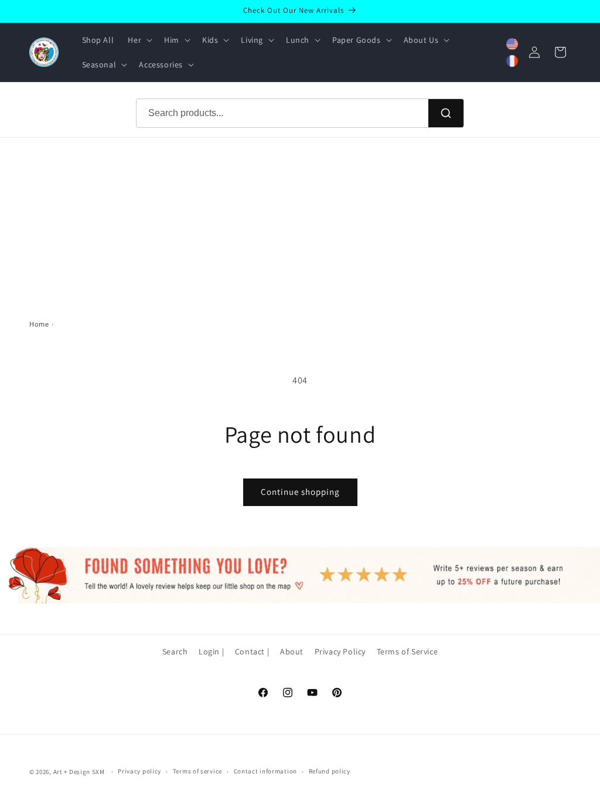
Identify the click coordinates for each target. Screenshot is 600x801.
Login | (211, 651)
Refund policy (329, 771)
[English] (512, 44)
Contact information (265, 771)
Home (39, 324)
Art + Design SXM (79, 772)
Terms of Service (407, 651)
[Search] (445, 113)
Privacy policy (139, 771)
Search (175, 651)
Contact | (252, 651)
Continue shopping (300, 491)
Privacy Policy (340, 651)
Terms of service (197, 771)
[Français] (512, 61)
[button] (139, 40)
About (292, 651)
